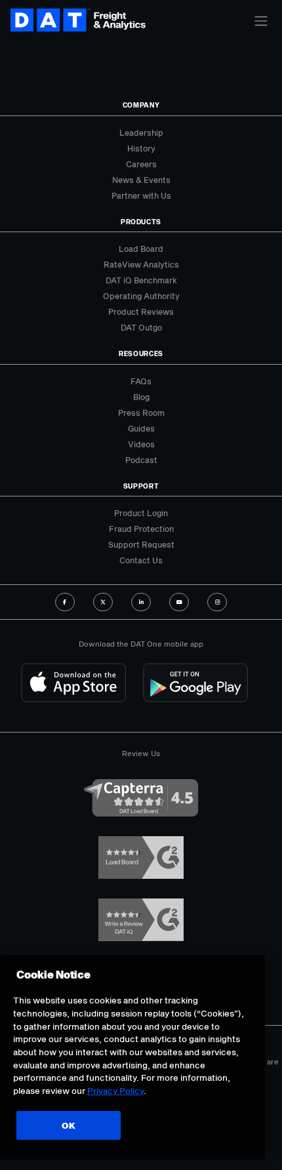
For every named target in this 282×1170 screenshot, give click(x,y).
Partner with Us (141, 195)
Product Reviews (141, 311)
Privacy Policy (115, 1090)
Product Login (141, 512)
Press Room (141, 412)
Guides (141, 428)
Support (141, 486)
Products (141, 222)
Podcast (141, 459)
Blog (141, 396)
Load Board (141, 248)
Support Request (141, 544)
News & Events (141, 179)
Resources (141, 353)
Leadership (141, 132)
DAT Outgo (141, 327)
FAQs (141, 381)
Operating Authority (141, 295)
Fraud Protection (141, 528)
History (141, 148)
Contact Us (141, 560)
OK (68, 1125)
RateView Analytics (141, 264)
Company (141, 105)
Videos (141, 444)
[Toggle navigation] (261, 21)
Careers (141, 164)
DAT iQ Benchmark (141, 280)
